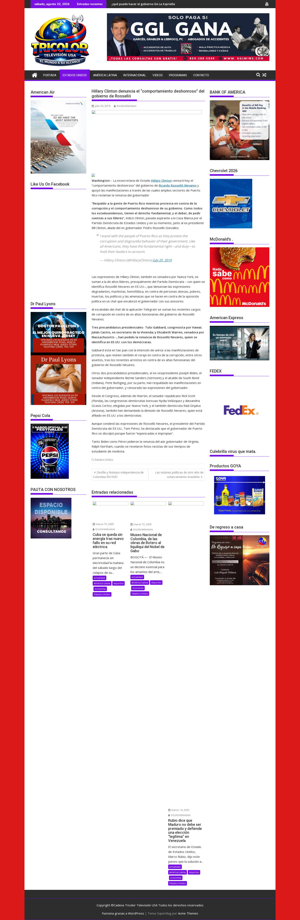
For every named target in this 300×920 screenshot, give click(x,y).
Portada (49, 75)
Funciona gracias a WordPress (123, 913)
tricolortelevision (126, 106)
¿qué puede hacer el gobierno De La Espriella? (107, 4)
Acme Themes (188, 913)
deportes (118, 583)
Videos (157, 75)
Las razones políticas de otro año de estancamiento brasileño (179, 474)
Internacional (134, 75)
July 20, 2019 (162, 260)
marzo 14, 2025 (180, 810)
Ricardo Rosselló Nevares (178, 185)
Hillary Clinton (161, 180)
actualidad (99, 577)
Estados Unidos (75, 75)
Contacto (201, 75)
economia (100, 588)
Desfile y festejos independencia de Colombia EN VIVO (118, 474)
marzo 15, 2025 (104, 524)
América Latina (105, 75)
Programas (178, 75)
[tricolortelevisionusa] (34, 74)
